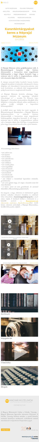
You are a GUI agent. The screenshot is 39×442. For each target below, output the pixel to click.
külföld (7, 14)
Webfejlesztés (27, 436)
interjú (32, 14)
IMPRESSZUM (19, 405)
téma (34, 11)
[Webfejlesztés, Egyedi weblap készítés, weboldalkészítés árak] (34, 438)
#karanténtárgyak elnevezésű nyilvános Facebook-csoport (19, 202)
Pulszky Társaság (26, 8)
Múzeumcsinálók (24, 17)
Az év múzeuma (11, 8)
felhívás (11, 17)
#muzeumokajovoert (21, 11)
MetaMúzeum (19, 23)
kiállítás (6, 11)
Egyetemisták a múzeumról (19, 20)
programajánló (20, 14)
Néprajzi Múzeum (6, 43)
